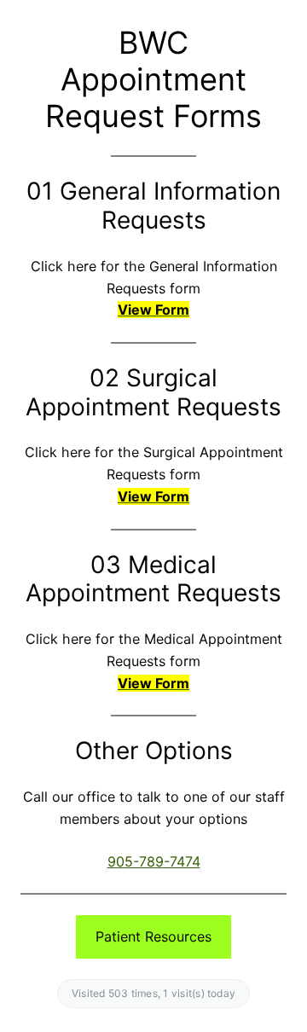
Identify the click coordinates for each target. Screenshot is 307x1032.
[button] (153, 309)
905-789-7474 (153, 861)
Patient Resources (153, 936)
